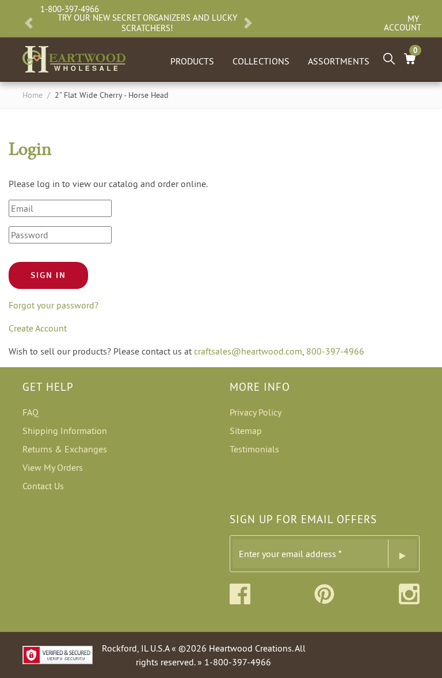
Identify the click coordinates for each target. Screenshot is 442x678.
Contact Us (43, 486)
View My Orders (52, 467)
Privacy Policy (255, 412)
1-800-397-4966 (69, 9)
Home (32, 95)
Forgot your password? (53, 305)
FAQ (30, 412)
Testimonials (254, 449)
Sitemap (246, 430)
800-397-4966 (335, 351)
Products (192, 61)
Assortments (338, 61)
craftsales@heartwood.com (248, 351)
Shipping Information (64, 430)
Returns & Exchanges (64, 449)
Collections (261, 61)
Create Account (38, 328)
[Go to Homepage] (73, 57)
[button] (29, 23)
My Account (401, 23)
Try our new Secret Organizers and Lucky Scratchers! (147, 23)
